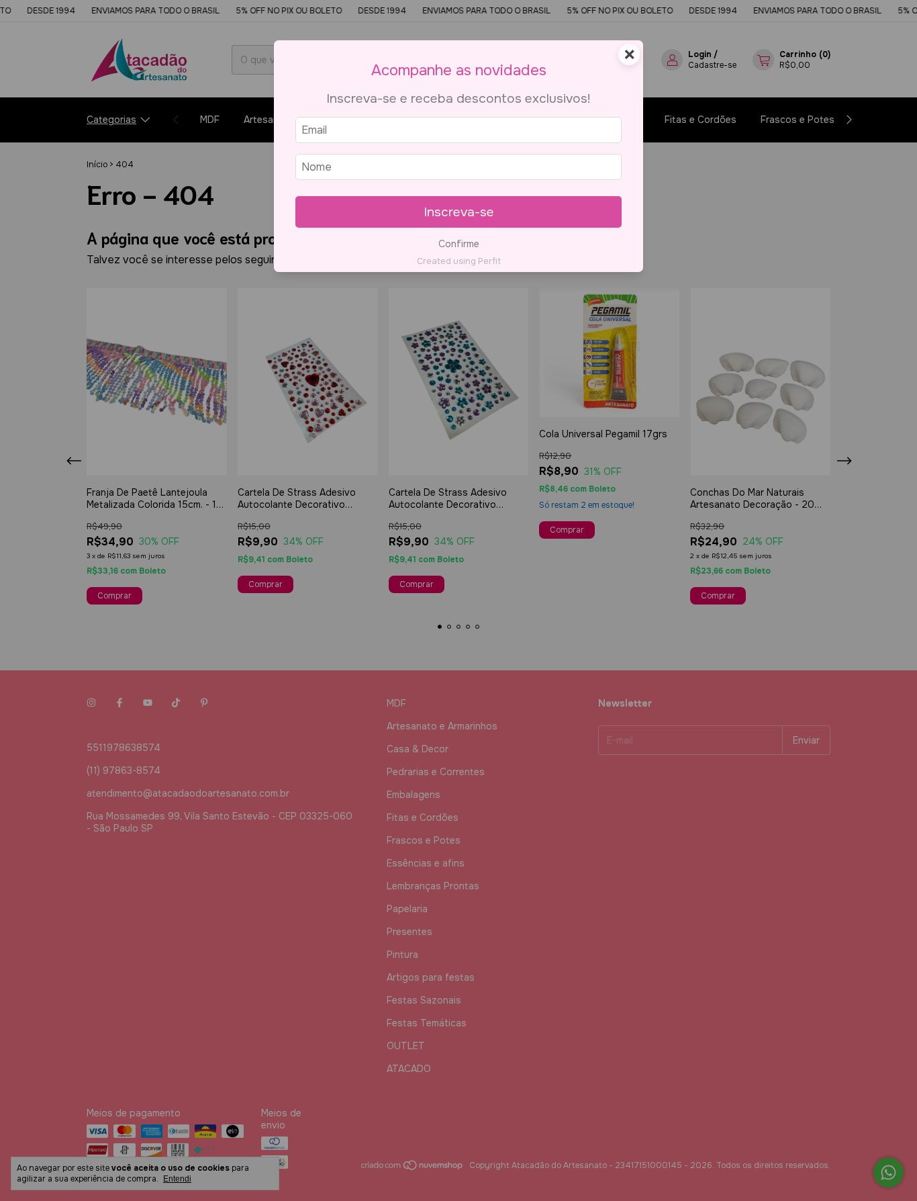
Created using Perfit (459, 261)
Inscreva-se (459, 212)
